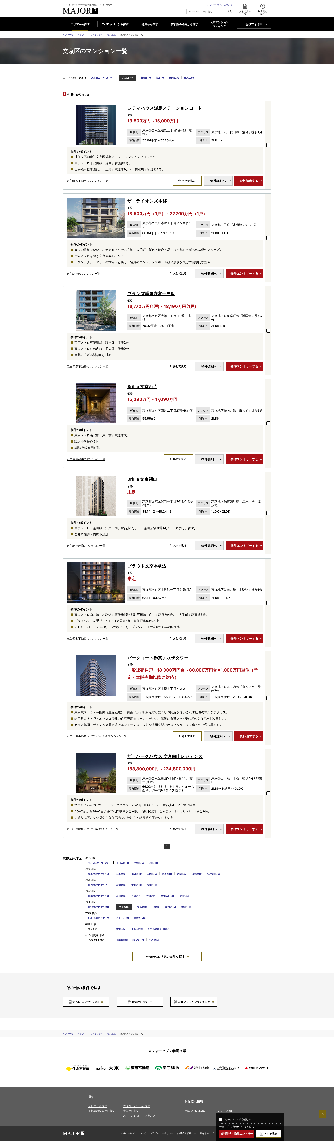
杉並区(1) (152, 884)
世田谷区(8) (167, 895)
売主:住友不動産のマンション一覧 (87, 180)
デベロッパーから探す (115, 24)
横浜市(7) (121, 928)
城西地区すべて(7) (98, 884)
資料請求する (249, 181)
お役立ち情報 (254, 24)
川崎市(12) (137, 928)
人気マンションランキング (194, 1001)
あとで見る (270, 1133)
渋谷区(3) (184, 895)
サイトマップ (207, 1133)
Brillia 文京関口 (142, 479)
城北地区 (111, 34)
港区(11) (153, 862)
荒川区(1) (167, 873)
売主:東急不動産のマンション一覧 (87, 366)
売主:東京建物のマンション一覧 (86, 459)
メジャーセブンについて (220, 4)
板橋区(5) (174, 77)
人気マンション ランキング (219, 24)
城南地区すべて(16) (98, 895)
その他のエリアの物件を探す (165, 957)
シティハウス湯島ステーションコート (164, 108)
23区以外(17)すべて (99, 917)
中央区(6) (139, 862)
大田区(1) (151, 895)
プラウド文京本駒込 (146, 565)
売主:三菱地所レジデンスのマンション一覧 (93, 828)
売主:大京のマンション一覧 (83, 273)
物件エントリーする (244, 273)
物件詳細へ (218, 181)
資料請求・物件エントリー (237, 1133)
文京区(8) (127, 77)
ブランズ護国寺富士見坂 (151, 293)
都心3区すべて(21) (98, 862)
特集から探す (150, 24)
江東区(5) (152, 873)
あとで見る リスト (245, 12)
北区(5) (160, 77)
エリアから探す (80, 24)
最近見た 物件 (262, 12)
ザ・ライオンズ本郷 (147, 200)
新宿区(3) (121, 884)
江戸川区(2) (213, 873)
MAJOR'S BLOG (195, 1110)
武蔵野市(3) (140, 917)
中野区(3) (136, 884)
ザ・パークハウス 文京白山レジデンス (165, 756)
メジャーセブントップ (73, 34)
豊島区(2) (146, 77)
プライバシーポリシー (161, 1133)
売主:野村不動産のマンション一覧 (87, 638)
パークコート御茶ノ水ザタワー (157, 657)
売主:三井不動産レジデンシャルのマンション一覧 (97, 736)
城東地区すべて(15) (98, 873)
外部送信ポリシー (186, 1133)
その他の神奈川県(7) (159, 928)
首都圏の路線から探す (184, 24)
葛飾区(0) (197, 873)
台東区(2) (121, 873)
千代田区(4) (122, 862)
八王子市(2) (122, 917)
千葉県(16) (122, 939)
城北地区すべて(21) (101, 77)
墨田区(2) (136, 873)
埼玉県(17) (138, 939)
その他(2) (154, 939)
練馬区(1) (189, 77)
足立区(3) (182, 873)
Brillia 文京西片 (142, 386)
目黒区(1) (136, 895)
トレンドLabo (223, 1110)
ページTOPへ (322, 1114)
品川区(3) (121, 895)
